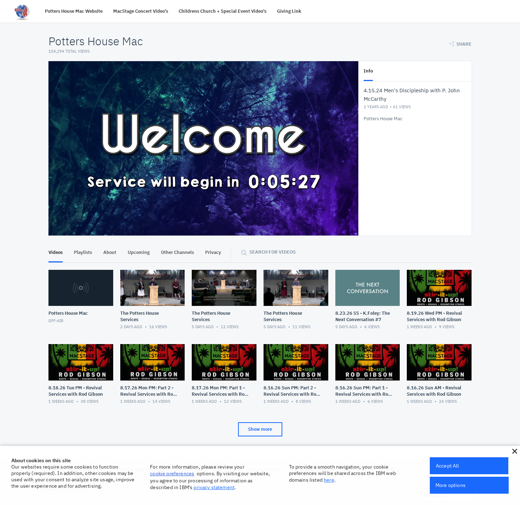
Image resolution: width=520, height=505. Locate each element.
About (109, 252)
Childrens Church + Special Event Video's (222, 11)
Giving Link (289, 11)
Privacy (213, 252)
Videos (55, 252)
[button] (514, 451)
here (329, 480)
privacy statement (214, 487)
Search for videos (272, 252)
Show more (260, 429)
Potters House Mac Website (74, 11)
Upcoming (139, 252)
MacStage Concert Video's (140, 11)
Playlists (83, 252)
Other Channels (177, 252)
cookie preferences (172, 473)
